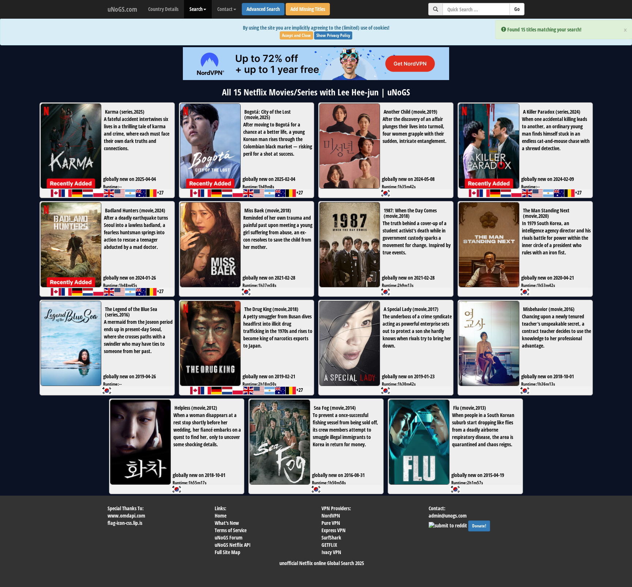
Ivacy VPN (331, 552)
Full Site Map (227, 552)
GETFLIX (329, 544)
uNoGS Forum (228, 537)
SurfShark (331, 537)
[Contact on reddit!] (448, 524)
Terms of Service (231, 530)
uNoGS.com (122, 9)
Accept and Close (296, 35)
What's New (227, 522)
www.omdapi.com (126, 515)
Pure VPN (330, 522)
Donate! (479, 526)
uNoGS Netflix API (233, 544)
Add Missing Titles (307, 8)
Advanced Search (263, 8)
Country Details (163, 8)
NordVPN (330, 515)
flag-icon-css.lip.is (125, 522)
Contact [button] (225, 8)
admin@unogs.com (448, 515)
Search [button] (196, 8)
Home (220, 515)
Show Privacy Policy (333, 35)
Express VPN (333, 530)
